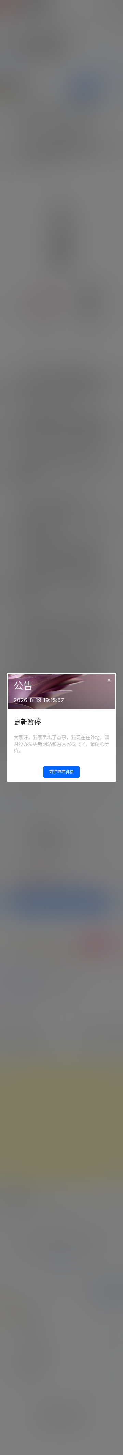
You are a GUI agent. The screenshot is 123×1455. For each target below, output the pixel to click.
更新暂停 (27, 722)
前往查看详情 (61, 772)
